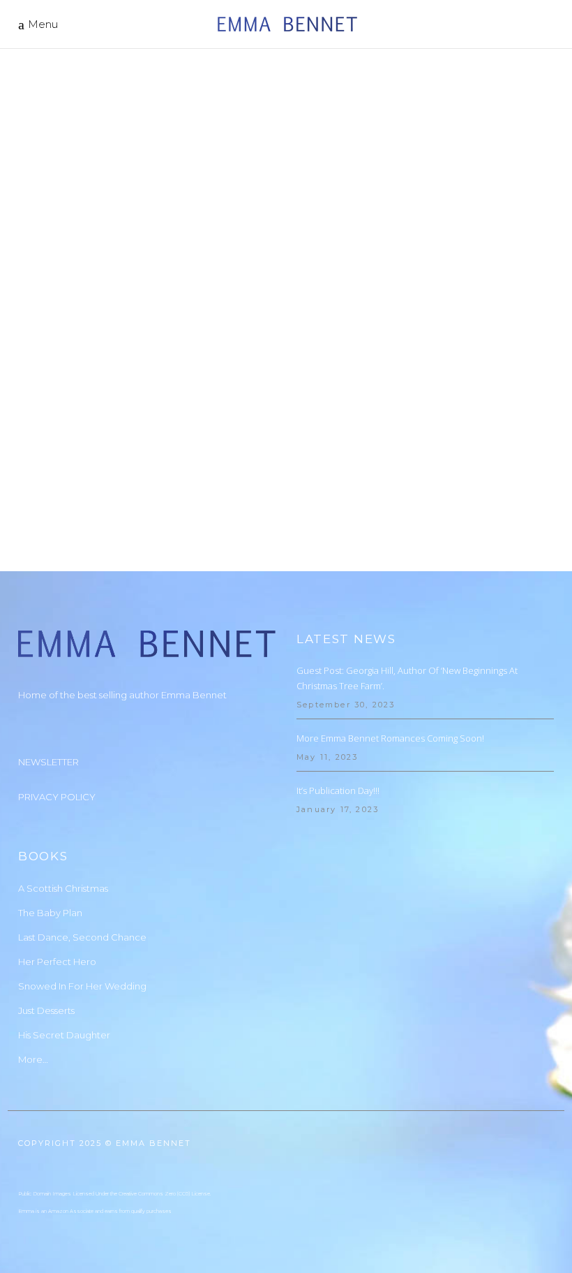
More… (33, 1059)
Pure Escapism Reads (102, 430)
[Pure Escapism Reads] (147, 220)
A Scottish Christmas (63, 888)
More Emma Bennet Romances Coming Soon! (390, 738)
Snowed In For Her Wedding (82, 986)
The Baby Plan (50, 912)
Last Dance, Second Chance (82, 937)
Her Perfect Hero (57, 961)
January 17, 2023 (337, 809)
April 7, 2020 (50, 413)
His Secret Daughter (64, 1034)
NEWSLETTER (48, 761)
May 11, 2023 (327, 757)
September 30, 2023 (346, 704)
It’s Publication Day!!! (337, 790)
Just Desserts (46, 1010)
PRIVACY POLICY (57, 796)
